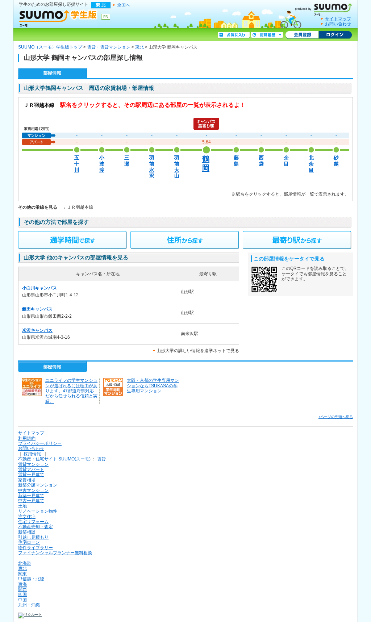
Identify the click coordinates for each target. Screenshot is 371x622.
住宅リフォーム (33, 521)
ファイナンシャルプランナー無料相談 (55, 552)
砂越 (336, 161)
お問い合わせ (338, 23)
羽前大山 (176, 167)
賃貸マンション (33, 464)
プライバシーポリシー (40, 443)
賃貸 (101, 459)
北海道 (24, 563)
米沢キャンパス (37, 330)
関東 (22, 573)
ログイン (335, 35)
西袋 (261, 161)
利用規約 (27, 438)
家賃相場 (27, 480)
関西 (22, 589)
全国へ (123, 5)
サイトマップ (338, 18)
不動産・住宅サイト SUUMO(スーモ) (54, 459)
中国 (22, 599)
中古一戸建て (31, 500)
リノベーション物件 (37, 511)
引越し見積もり (33, 537)
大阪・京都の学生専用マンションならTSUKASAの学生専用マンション (153, 385)
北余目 (311, 163)
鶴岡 (205, 163)
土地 (22, 506)
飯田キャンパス (37, 309)
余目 (286, 161)
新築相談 (27, 532)
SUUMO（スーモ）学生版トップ (50, 47)
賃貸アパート (31, 469)
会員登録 (301, 35)
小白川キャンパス (39, 288)
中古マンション (33, 490)
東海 (22, 584)
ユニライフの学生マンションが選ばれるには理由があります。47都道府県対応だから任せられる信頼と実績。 (71, 391)
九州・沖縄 (29, 605)
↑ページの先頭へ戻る (335, 417)
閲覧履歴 (267, 35)
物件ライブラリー (35, 547)
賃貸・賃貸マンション (108, 47)
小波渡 (101, 163)
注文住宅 (27, 516)
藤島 (236, 161)
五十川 (76, 163)
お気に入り (234, 35)
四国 (22, 594)
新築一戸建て (31, 495)
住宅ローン (29, 542)
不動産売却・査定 (35, 526)
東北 (139, 47)
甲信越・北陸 (31, 578)
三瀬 (126, 161)
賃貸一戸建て (31, 474)
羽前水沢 (151, 167)
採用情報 (32, 453)
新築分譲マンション (37, 485)
